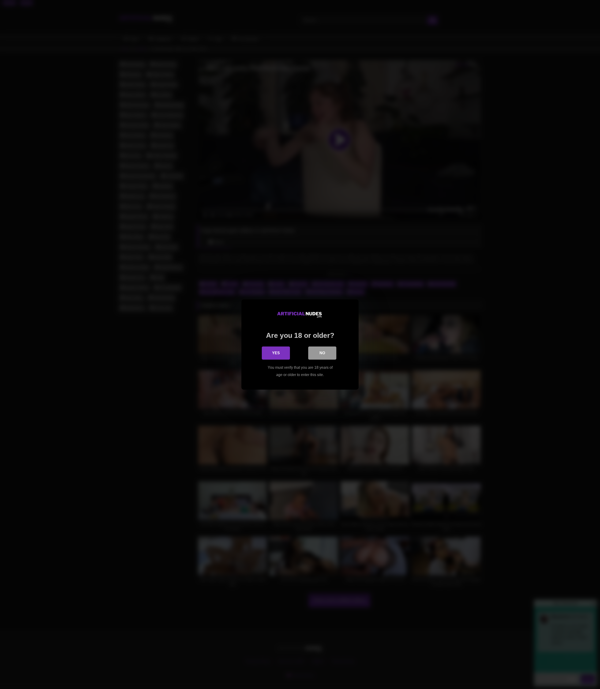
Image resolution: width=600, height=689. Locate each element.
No (322, 353)
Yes (276, 353)
